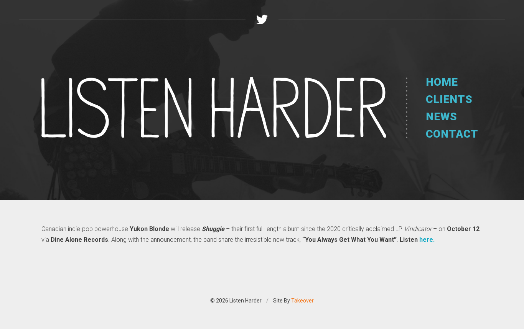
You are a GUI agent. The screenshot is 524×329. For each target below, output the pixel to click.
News (441, 116)
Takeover (302, 300)
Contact (452, 134)
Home (442, 82)
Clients (449, 99)
